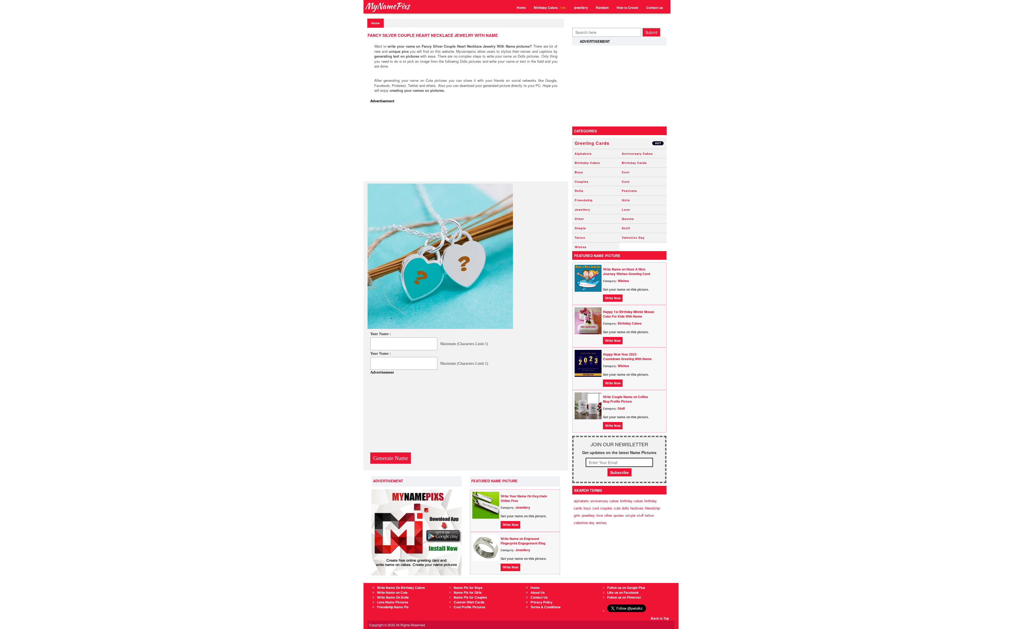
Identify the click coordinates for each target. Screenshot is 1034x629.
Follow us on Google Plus (626, 587)
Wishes (580, 247)
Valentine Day (633, 238)
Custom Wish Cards (469, 602)
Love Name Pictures (392, 602)
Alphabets (583, 154)
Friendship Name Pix (393, 607)
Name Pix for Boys (468, 587)
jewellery (581, 7)
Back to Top (660, 618)
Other (579, 219)
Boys (579, 172)
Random (602, 7)
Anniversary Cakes (637, 154)
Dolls (579, 191)
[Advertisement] (467, 143)
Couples (581, 182)
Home (521, 7)
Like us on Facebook (623, 592)
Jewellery (522, 507)
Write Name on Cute (392, 592)
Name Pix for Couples (470, 597)
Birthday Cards (634, 163)
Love (626, 210)
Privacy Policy (541, 602)
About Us (537, 592)
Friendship (584, 200)
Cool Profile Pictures (469, 607)
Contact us (654, 7)
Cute (626, 182)
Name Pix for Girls (468, 592)
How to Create (627, 7)
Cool (626, 172)
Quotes (628, 219)
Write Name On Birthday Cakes (401, 587)
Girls (626, 200)
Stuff (626, 228)
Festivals (629, 191)
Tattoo (580, 238)
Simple (580, 228)
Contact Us (539, 597)
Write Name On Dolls (393, 597)
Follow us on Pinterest (624, 597)
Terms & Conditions (545, 607)
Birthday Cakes (546, 7)
